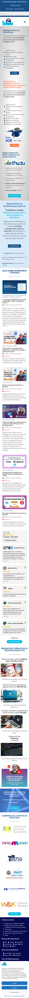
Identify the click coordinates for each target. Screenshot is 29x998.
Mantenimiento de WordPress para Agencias (14, 205)
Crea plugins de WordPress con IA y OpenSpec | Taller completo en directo (14, 301)
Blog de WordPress (7, 470)
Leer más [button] (5, 561)
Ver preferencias (14, 992)
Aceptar (14, 983)
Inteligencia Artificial (15, 297)
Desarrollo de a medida (14, 738)
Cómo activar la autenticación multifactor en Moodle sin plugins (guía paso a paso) (13, 349)
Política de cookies (8, 996)
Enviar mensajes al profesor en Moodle (12, 385)
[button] (24, 22)
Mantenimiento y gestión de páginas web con (14, 686)
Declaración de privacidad (18, 996)
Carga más (14, 638)
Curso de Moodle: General (9, 346)
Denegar (14, 988)
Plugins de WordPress (8, 419)
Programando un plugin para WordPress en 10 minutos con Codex (12, 474)
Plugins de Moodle (7, 382)
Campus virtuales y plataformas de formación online (14, 711)
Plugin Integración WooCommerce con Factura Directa (11, 155)
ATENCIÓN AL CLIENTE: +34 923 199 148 (14, 2)
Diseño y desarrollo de (14, 660)
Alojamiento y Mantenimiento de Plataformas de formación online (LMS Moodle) (14, 84)
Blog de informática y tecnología (11, 295)
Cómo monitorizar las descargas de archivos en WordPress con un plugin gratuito (14, 423)
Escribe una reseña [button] (10, 540)
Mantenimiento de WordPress (11, 31)
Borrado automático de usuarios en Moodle (14, 514)
